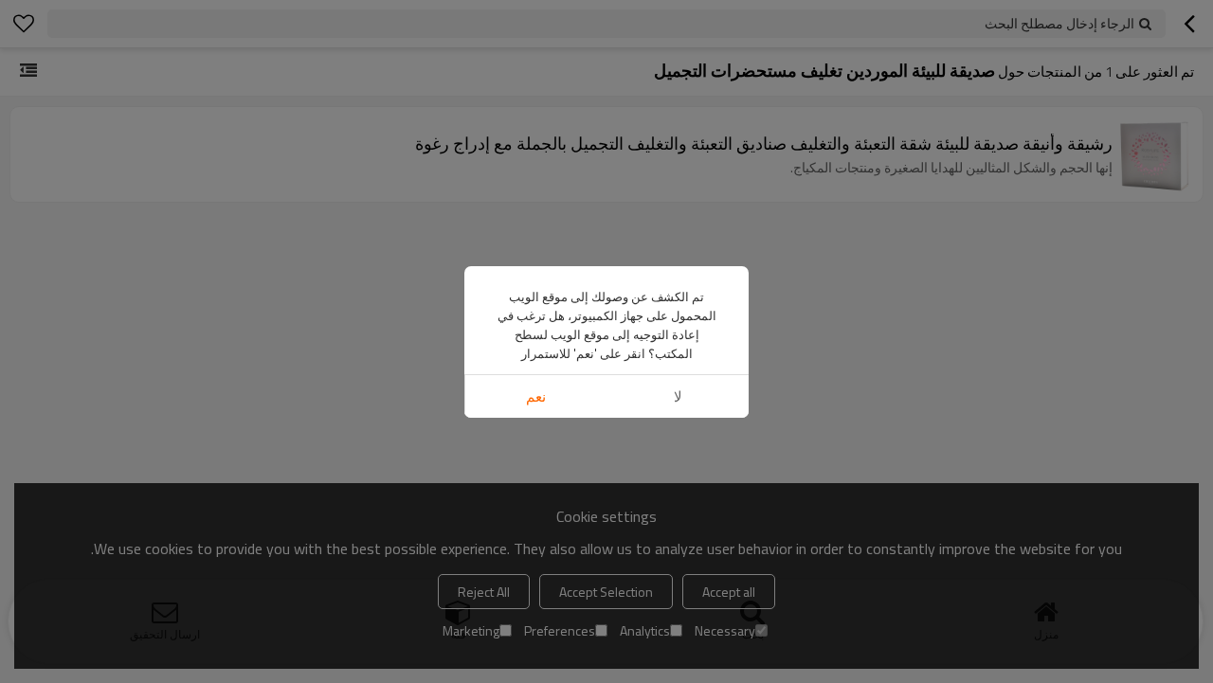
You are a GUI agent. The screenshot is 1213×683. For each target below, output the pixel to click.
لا (678, 396)
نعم (536, 396)
